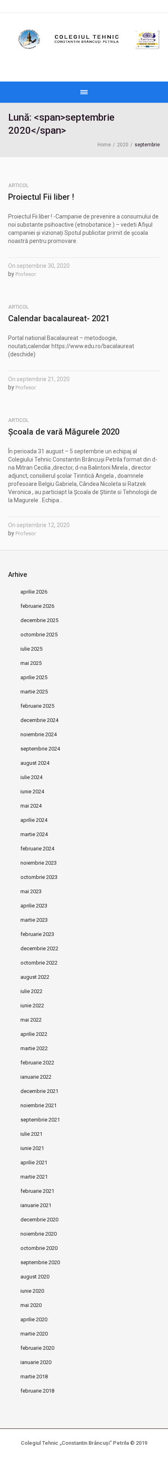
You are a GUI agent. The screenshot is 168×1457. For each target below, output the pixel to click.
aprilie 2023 (33, 906)
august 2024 (34, 763)
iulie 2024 (31, 777)
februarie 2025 (37, 706)
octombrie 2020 (38, 1248)
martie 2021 (34, 1177)
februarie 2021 (37, 1191)
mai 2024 (31, 806)
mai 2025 (31, 663)
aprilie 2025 (33, 677)
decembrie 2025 (39, 620)
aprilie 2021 (33, 1162)
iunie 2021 (32, 1148)
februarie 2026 (37, 606)
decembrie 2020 (39, 1219)
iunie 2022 (32, 1005)
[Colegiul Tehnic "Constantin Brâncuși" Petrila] (84, 39)
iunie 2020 (32, 1291)
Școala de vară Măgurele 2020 (63, 432)
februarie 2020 (37, 1348)
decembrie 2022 (39, 948)
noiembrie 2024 (38, 734)
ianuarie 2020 (35, 1362)
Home (104, 145)
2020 (122, 145)
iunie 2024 (32, 791)
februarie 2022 (37, 1063)
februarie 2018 (37, 1391)
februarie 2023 (37, 934)
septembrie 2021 (40, 1120)
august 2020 (34, 1277)
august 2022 (34, 977)
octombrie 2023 (38, 877)
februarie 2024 (37, 849)
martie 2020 (34, 1334)
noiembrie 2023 (38, 863)
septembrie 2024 (40, 749)
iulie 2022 (31, 991)
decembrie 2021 (39, 1091)
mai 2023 (31, 891)
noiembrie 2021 (38, 1105)
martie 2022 (34, 1048)
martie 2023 (34, 920)
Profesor (25, 274)
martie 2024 (34, 834)
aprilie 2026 (33, 592)
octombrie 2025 (38, 634)
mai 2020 (31, 1305)
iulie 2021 (31, 1134)
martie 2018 (34, 1376)
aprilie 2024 (33, 820)
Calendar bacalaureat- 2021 (59, 318)
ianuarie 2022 (35, 1077)
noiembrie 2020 (38, 1234)
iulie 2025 (31, 649)
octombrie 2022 (38, 963)
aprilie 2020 (33, 1319)
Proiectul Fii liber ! (41, 197)
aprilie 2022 (33, 1034)
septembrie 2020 (40, 1262)
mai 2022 (31, 1020)
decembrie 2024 (39, 720)
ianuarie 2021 (35, 1205)
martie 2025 (34, 692)
